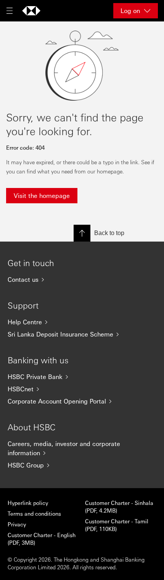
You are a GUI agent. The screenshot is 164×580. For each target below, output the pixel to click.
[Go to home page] (31, 10)
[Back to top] (82, 233)
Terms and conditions (34, 513)
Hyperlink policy (28, 502)
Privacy (17, 524)
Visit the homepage (42, 195)
